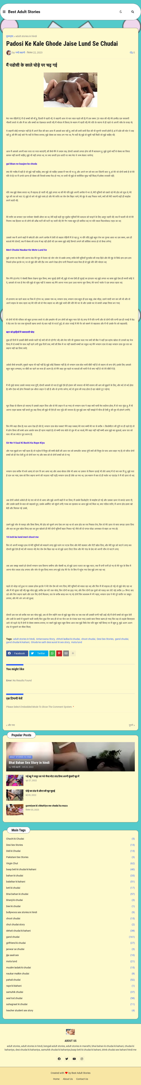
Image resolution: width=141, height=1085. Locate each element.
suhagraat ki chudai (70, 1004)
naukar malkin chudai (70, 973)
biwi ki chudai (70, 906)
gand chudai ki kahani (17, 642)
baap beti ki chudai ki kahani (70, 869)
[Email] (66, 653)
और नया (11, 725)
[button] (4, 12)
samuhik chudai (70, 992)
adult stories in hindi (26, 36)
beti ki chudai (70, 887)
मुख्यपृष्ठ (9, 36)
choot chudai (88, 639)
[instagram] (82, 1059)
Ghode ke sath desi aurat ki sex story (50, 642)
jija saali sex (70, 955)
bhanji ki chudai (70, 900)
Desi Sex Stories (105, 639)
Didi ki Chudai (70, 851)
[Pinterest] (59, 653)
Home (56, 1079)
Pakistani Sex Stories (70, 857)
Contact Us (82, 1079)
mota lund (76, 642)
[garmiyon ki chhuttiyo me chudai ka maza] (14, 809)
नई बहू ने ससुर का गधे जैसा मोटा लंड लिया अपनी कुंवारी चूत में (52, 776)
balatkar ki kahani (70, 881)
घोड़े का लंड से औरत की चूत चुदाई (40, 791)
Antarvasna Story (45, 639)
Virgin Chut (70, 863)
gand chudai (121, 639)
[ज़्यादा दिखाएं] (73, 653)
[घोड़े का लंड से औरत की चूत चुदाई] (14, 795)
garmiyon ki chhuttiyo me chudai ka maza (47, 805)
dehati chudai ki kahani (70, 930)
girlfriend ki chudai (70, 943)
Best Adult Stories (24, 11)
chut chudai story (70, 924)
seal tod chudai (70, 998)
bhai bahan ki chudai (70, 894)
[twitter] (67, 1059)
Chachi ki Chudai (70, 838)
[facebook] (59, 1059)
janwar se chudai (70, 949)
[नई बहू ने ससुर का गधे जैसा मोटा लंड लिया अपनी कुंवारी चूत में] (14, 780)
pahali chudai (70, 979)
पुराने (131, 725)
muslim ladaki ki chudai (70, 967)
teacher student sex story (70, 1010)
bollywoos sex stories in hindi (70, 912)
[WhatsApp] (52, 653)
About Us (68, 1079)
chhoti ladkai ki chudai (68, 639)
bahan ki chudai (70, 875)
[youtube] (74, 1059)
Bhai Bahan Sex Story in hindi (29, 763)
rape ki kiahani (70, 985)
